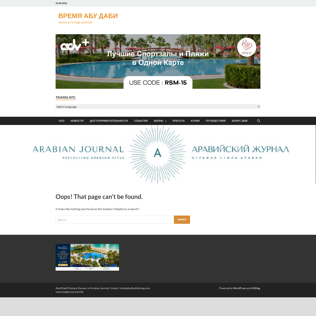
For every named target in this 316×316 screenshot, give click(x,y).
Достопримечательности (109, 120)
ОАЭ (61, 120)
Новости (77, 120)
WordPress (239, 288)
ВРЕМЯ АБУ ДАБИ (88, 15)
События (141, 120)
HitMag (255, 288)
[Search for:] (123, 220)
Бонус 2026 (239, 120)
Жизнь (158, 120)
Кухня (195, 120)
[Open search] (258, 121)
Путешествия (216, 120)
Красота (179, 120)
